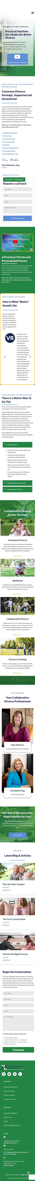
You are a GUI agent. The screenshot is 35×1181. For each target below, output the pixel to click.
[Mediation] (2, 144)
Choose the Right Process (15, 954)
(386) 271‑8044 (8, 1165)
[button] (4, 357)
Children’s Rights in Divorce (12, 1125)
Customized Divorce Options (17, 62)
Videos (6, 1121)
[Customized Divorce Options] (17, 56)
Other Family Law (10, 1044)
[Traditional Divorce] (2, 151)
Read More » (7, 890)
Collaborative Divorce (10, 133)
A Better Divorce (12, 444)
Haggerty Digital (25, 1174)
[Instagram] (20, 1074)
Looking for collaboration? (12, 1141)
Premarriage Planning (11, 1038)
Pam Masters (17, 745)
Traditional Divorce (9, 151)
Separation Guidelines (10, 1113)
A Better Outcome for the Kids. (16, 483)
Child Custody (22, 1042)
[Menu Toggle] (32, 12)
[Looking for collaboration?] (4, 1137)
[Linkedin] (15, 1074)
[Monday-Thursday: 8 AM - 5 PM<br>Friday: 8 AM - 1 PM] (4, 1157)
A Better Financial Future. (15, 489)
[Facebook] (4, 1074)
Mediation (6, 145)
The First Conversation (14, 919)
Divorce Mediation (9, 1091)
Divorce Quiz (8, 1117)
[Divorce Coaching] (2, 141)
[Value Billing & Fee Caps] (2, 154)
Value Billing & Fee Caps (10, 154)
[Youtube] (9, 1074)
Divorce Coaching (8, 142)
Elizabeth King (17, 790)
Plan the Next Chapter (14, 884)
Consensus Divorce (10, 1099)
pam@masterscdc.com (10, 1143)
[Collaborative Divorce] (2, 132)
